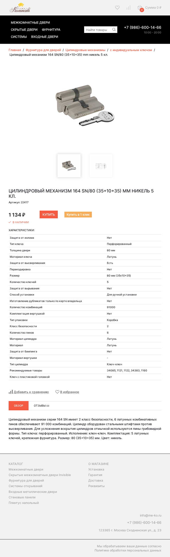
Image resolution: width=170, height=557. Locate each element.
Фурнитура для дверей (26, 480)
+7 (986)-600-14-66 (142, 27)
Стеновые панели (22, 497)
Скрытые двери (24, 29)
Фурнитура (51, 29)
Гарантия (95, 475)
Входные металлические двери (33, 492)
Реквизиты (96, 486)
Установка (96, 469)
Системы (19, 36)
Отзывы (41, 405)
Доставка (95, 480)
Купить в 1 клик (78, 214)
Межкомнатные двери (30, 22)
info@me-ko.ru (150, 515)
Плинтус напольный (24, 503)
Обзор (18, 405)
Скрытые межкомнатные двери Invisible (40, 475)
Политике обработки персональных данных (128, 550)
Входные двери (44, 36)
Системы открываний (25, 486)
